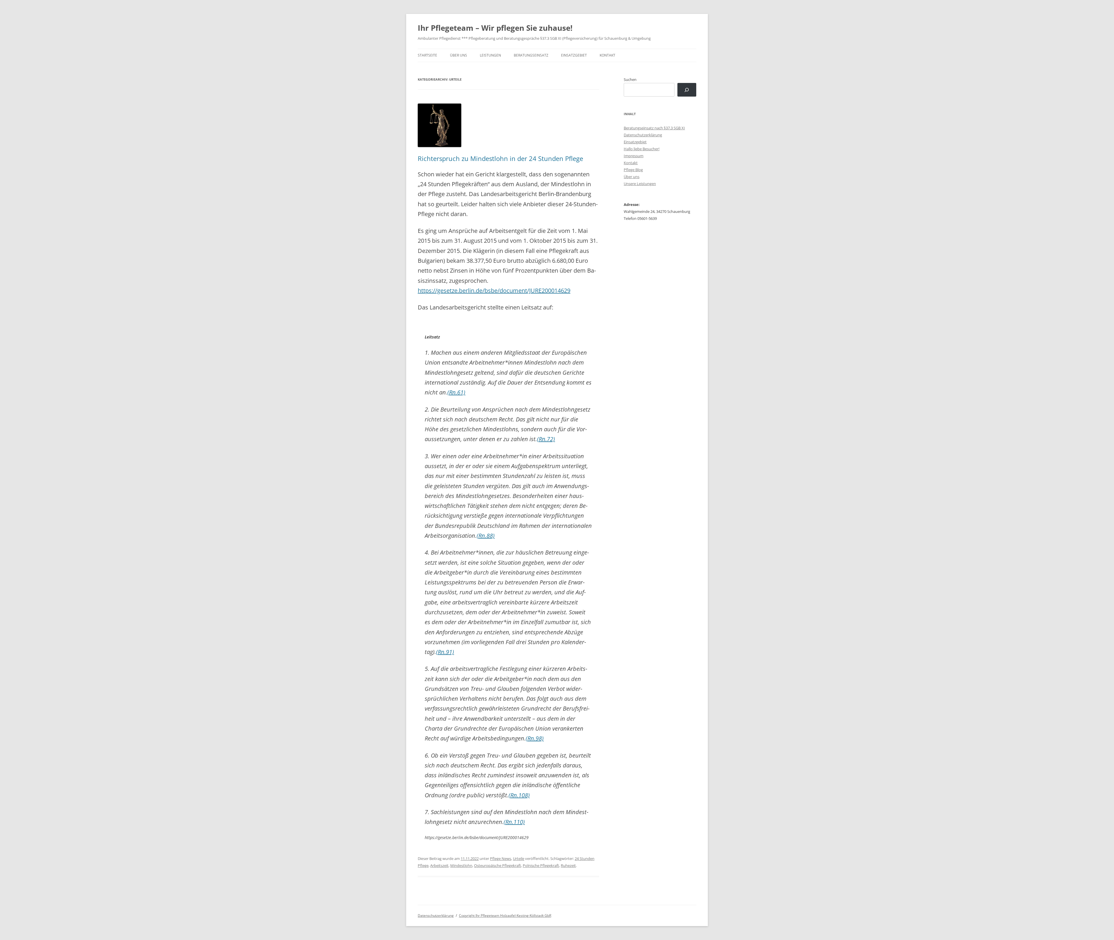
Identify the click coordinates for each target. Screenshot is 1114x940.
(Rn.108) (519, 795)
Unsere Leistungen (640, 183)
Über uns (458, 55)
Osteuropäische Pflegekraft (497, 865)
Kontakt (607, 55)
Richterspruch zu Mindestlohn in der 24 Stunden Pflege (500, 158)
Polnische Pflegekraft (541, 865)
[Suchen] (686, 90)
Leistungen (490, 55)
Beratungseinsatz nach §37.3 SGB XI (654, 128)
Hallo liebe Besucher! (641, 148)
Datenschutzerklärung (643, 134)
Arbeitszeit (439, 865)
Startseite (427, 55)
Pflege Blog (633, 169)
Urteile (518, 858)
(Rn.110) (514, 822)
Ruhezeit (568, 865)
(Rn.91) (445, 652)
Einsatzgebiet (574, 55)
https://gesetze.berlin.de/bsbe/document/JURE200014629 (494, 290)
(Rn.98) (535, 738)
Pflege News (500, 858)
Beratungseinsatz (531, 55)
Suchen (630, 79)
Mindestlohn (461, 865)
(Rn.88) (486, 535)
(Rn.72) (546, 439)
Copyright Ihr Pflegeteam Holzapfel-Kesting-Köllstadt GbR (505, 915)
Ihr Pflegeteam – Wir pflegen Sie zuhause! (495, 28)
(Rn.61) (456, 392)
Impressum (633, 155)
